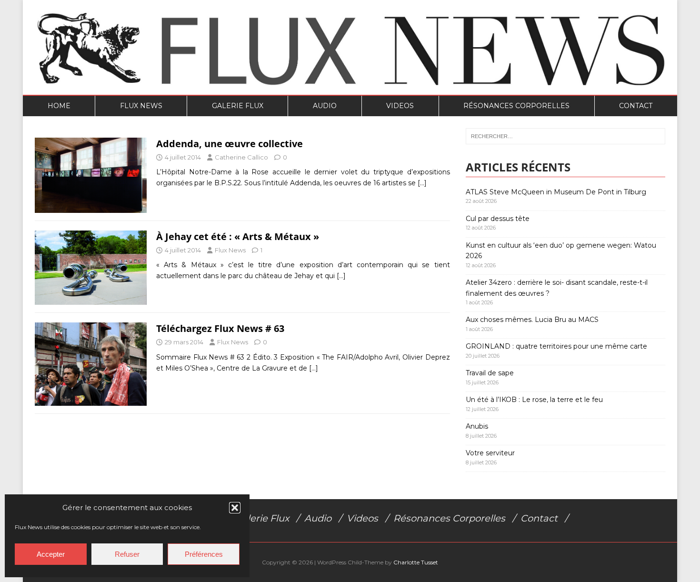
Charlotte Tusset (415, 562)
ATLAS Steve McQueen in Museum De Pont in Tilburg (556, 192)
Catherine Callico (241, 157)
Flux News (141, 105)
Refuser (127, 554)
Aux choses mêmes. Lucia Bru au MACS (532, 319)
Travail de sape (490, 373)
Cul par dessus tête (498, 218)
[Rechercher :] (565, 136)
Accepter (51, 554)
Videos (400, 105)
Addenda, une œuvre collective (229, 143)
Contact (635, 105)
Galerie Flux (237, 105)
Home (59, 105)
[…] (422, 183)
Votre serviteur (490, 453)
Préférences (204, 554)
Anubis (477, 426)
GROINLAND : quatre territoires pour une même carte (556, 346)
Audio (325, 105)
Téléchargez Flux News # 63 (220, 328)
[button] (235, 507)
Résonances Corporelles (516, 105)
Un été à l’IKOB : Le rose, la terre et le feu (534, 399)
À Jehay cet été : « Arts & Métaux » (237, 236)
